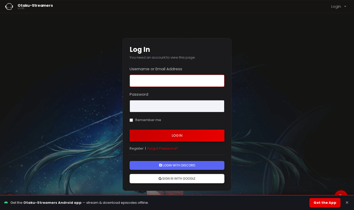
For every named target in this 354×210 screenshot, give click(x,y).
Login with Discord (178, 165)
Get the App (325, 202)
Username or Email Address (156, 69)
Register (137, 148)
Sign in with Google (178, 178)
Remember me (147, 119)
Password (139, 94)
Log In (177, 135)
